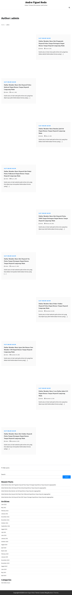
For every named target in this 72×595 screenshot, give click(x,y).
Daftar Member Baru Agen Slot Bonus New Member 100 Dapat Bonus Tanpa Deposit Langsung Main (18, 349)
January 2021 (4, 538)
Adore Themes (54, 593)
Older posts (5, 468)
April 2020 (3, 548)
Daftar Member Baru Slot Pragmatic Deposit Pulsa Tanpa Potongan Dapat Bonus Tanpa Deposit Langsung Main (52, 43)
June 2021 (3, 535)
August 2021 (4, 529)
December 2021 (5, 517)
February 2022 (4, 510)
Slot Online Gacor (45, 38)
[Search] (69, 7)
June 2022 (3, 504)
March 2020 (4, 551)
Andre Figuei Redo (36, 2)
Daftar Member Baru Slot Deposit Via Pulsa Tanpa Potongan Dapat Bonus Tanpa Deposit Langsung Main (17, 261)
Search (3, 474)
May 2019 (3, 572)
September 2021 (5, 526)
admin (41, 48)
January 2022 (4, 513)
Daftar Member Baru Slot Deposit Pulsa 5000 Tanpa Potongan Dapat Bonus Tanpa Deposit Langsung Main (53, 218)
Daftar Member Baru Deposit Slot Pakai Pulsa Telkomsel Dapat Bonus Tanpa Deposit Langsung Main (17, 173)
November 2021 (5, 520)
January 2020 (4, 557)
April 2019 (3, 575)
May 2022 (3, 507)
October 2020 (4, 541)
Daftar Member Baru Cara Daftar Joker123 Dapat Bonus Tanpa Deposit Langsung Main (53, 393)
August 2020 (4, 544)
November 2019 (5, 563)
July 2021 (3, 532)
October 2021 (4, 523)
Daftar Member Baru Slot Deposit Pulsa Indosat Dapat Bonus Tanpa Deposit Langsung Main (17, 87)
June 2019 (3, 569)
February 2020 (4, 554)
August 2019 (4, 566)
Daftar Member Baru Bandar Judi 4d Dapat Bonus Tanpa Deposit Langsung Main (52, 131)
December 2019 (5, 560)
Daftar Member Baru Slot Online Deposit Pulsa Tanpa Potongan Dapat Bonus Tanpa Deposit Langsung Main (18, 436)
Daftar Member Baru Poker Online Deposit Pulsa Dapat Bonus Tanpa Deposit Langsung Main (53, 306)
